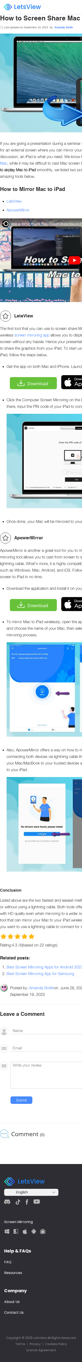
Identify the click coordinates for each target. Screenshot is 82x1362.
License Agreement (41, 1350)
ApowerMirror (18, 210)
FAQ (7, 1262)
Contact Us (14, 1312)
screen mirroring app (31, 335)
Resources (13, 1272)
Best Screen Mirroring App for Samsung (40, 973)
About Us (12, 1301)
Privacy (35, 1344)
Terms (20, 1344)
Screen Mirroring (18, 1221)
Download (37, 384)
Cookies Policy (56, 1344)
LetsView (27, 7)
